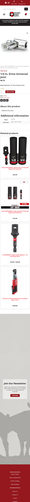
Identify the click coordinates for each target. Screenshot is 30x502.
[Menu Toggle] (4, 14)
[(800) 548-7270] (21, 1)
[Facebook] (6, 3)
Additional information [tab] (7, 110)
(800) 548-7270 (21, 4)
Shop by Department (15, 477)
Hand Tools (20, 66)
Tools (16, 66)
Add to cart (10, 92)
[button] (27, 33)
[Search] (26, 9)
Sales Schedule (15, 484)
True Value (3, 71)
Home (1, 66)
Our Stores (14, 4)
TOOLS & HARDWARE (9, 66)
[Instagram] (9, 3)
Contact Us (15, 494)
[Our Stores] (14, 1)
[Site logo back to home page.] (15, 14)
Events (15, 498)
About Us (15, 491)
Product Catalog (15, 481)
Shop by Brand (15, 474)
